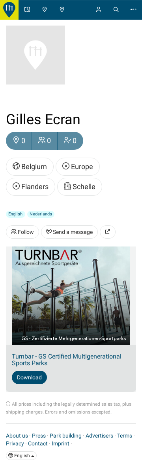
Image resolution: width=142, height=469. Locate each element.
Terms (124, 435)
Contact (38, 443)
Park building (66, 435)
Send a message (72, 232)
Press (39, 435)
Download (29, 377)
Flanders (34, 186)
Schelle (83, 186)
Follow (25, 232)
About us (17, 435)
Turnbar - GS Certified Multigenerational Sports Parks (66, 360)
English (22, 455)
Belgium (33, 166)
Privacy (15, 443)
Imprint (60, 443)
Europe (81, 166)
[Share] (108, 232)
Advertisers (99, 435)
